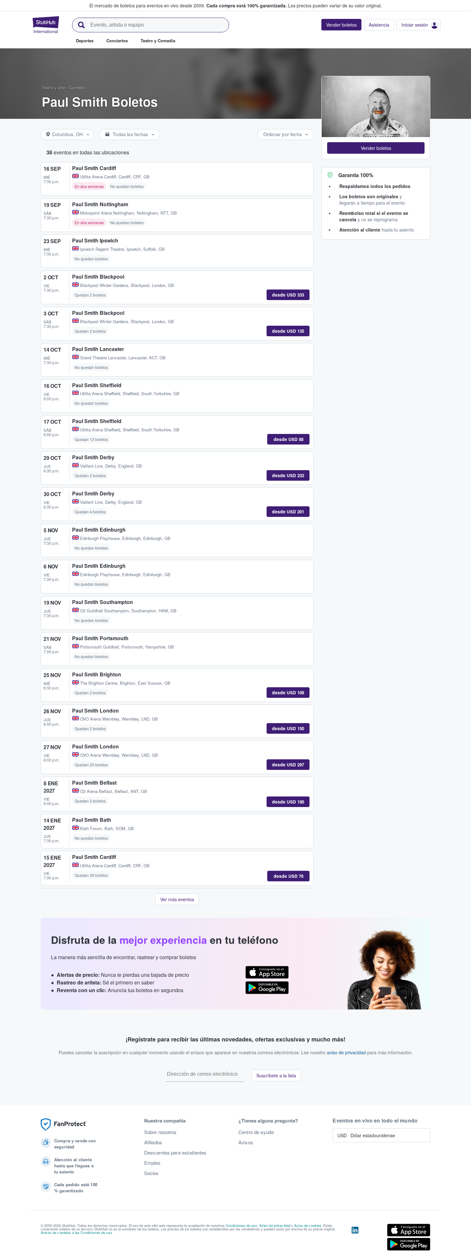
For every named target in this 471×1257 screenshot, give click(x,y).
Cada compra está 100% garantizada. (246, 5)
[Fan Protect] (64, 1124)
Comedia (77, 87)
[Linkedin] (355, 1238)
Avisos (245, 1142)
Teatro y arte (53, 87)
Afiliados (153, 1142)
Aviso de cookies (307, 1225)
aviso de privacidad (346, 1052)
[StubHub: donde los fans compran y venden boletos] (45, 25)
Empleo (152, 1162)
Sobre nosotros (160, 1132)
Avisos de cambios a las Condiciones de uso (76, 1232)
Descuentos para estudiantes (175, 1152)
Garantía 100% (355, 175)
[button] (376, 148)
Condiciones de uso (241, 1225)
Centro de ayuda (256, 1132)
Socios (151, 1173)
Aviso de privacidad (275, 1225)
